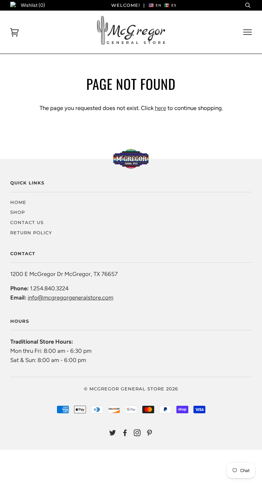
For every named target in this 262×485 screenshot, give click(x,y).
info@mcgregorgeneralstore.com (70, 297)
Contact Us (27, 222)
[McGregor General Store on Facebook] (125, 433)
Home (18, 202)
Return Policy (31, 232)
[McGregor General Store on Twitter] (112, 433)
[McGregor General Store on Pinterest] (149, 433)
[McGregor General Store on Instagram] (137, 433)
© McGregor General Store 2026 (131, 388)
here (160, 108)
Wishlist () (33, 5)
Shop (17, 212)
